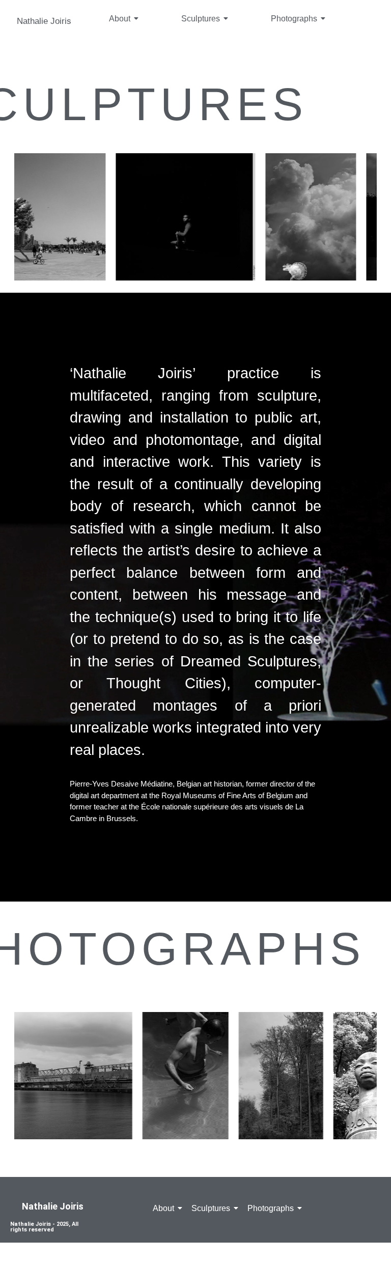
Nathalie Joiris (44, 21)
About (119, 18)
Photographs (294, 18)
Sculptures (200, 18)
